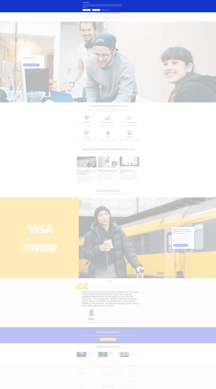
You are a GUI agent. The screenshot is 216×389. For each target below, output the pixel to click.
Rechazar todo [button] (96, 9)
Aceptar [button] (86, 9)
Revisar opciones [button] (104, 9)
